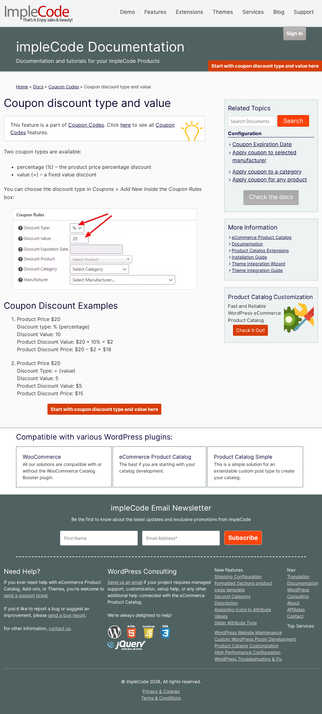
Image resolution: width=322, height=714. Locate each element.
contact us (59, 628)
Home (22, 86)
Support (304, 12)
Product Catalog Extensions (260, 250)
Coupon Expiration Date (262, 144)
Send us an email (125, 582)
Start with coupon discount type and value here (265, 66)
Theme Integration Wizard (258, 263)
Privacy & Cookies (161, 691)
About (293, 603)
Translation (298, 576)
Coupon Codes (63, 86)
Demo (127, 12)
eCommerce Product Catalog (261, 237)
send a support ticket (26, 595)
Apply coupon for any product (269, 179)
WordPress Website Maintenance (248, 632)
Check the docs (271, 197)
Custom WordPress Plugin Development (255, 639)
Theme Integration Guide (257, 270)
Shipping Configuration (238, 576)
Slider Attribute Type (235, 622)
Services (253, 12)
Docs (38, 86)
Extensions (189, 12)
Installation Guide (249, 257)
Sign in (294, 33)
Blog (278, 12)
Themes (223, 12)
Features (155, 12)
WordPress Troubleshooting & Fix (248, 658)
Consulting (298, 596)
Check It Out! (250, 330)
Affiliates (296, 609)
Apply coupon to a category (267, 172)
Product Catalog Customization (246, 645)
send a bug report (66, 615)
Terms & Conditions (161, 697)
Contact (295, 616)
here (125, 125)
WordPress (298, 589)
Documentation (247, 243)
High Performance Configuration (247, 652)
